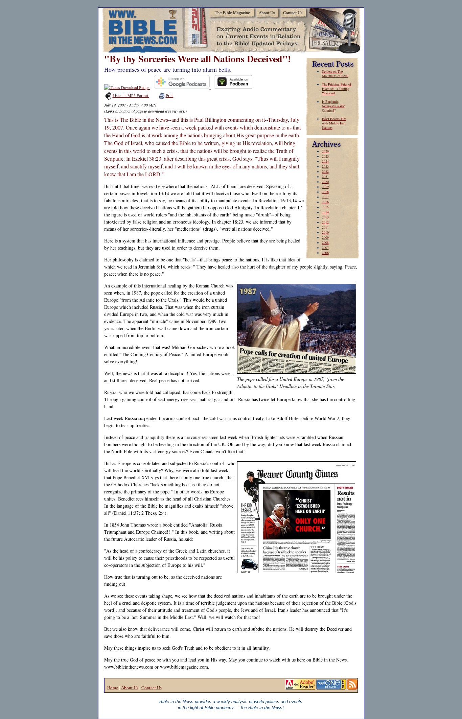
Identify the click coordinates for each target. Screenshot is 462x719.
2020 (325, 181)
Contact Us (151, 688)
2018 (325, 191)
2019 (325, 186)
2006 (325, 252)
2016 (325, 202)
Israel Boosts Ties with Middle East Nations (334, 123)
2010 (325, 232)
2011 (325, 227)
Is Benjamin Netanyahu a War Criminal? (333, 106)
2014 (325, 212)
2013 (325, 217)
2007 (325, 247)
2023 (325, 166)
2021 (325, 176)
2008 (325, 242)
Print (170, 95)
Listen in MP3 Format (131, 95)
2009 (325, 237)
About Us (129, 688)
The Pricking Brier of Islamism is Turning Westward (336, 88)
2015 (325, 207)
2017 (325, 196)
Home (112, 688)
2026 (325, 151)
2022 (325, 171)
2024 (325, 161)
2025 (325, 156)
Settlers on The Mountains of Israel (335, 73)
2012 (325, 222)
